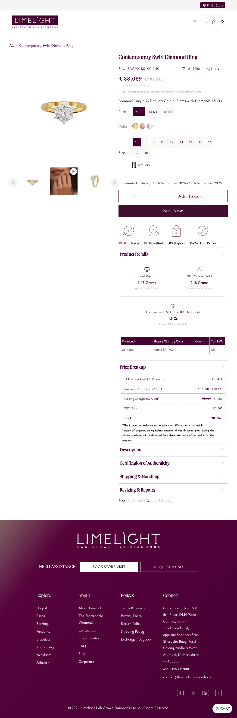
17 (136, 152)
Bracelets (43, 639)
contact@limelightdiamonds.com (188, 676)
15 (200, 142)
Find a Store (215, 5)
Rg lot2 (142, 500)
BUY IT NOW (173, 211)
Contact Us (87, 630)
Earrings (42, 623)
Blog (81, 653)
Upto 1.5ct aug (161, 500)
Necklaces (43, 654)
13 (181, 142)
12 (171, 142)
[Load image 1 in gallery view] (32, 181)
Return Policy (131, 623)
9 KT (138, 111)
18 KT (168, 111)
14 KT (153, 111)
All (11, 45)
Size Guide (144, 165)
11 (162, 142)
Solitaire (42, 662)
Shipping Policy (132, 631)
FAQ (82, 645)
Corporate (86, 661)
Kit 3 (131, 500)
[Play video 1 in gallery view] (63, 181)
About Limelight (91, 607)
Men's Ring (45, 647)
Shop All (42, 607)
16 (210, 142)
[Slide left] (13, 182)
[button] (195, 21)
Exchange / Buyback (136, 639)
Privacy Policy (131, 615)
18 (146, 152)
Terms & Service (133, 607)
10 (137, 142)
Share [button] (215, 68)
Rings (40, 615)
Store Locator (89, 638)
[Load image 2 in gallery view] (94, 181)
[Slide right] (114, 182)
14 (191, 142)
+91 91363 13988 (176, 669)
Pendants (43, 631)
